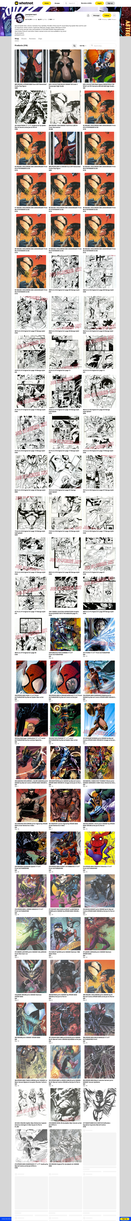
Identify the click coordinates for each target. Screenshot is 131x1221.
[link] (46, 3)
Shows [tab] (24, 39)
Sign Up (124, 1219)
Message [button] (96, 15)
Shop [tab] (17, 39)
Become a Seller (86, 3)
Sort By (82, 46)
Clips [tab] (40, 39)
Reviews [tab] (32, 39)
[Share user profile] (88, 15)
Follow (106, 15)
